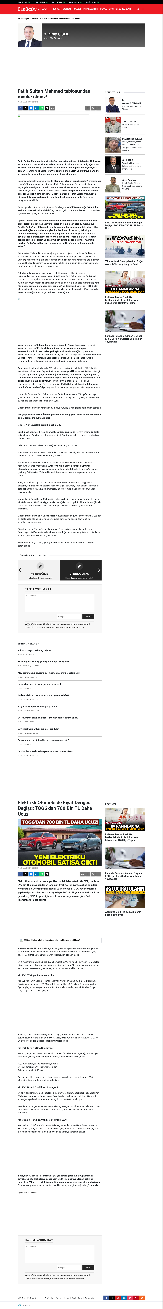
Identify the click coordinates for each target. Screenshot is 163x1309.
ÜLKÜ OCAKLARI (123, 9)
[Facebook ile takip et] (106, 1298)
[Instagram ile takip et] (130, 1298)
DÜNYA (103, 9)
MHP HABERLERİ (90, 9)
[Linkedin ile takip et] (124, 1298)
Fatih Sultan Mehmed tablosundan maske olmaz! (61, 19)
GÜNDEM (56, 9)
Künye (58, 1298)
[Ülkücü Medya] (33, 9)
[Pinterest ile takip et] (136, 1298)
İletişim (66, 1298)
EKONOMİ (67, 9)
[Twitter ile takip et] (112, 1298)
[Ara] (138, 9)
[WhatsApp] (41, 108)
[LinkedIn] (36, 108)
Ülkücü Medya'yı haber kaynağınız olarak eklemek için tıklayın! (52, 940)
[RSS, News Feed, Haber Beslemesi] (142, 1298)
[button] (87, 108)
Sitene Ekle (89, 1298)
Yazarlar (35, 19)
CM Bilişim (26, 1305)
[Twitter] (25, 108)
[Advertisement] (81, 67)
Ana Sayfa (25, 19)
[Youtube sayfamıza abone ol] (118, 1298)
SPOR (111, 9)
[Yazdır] (52, 108)
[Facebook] (20, 108)
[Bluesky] (31, 108)
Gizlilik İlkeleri (77, 1298)
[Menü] (142, 9)
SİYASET (77, 9)
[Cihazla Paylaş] (47, 108)
